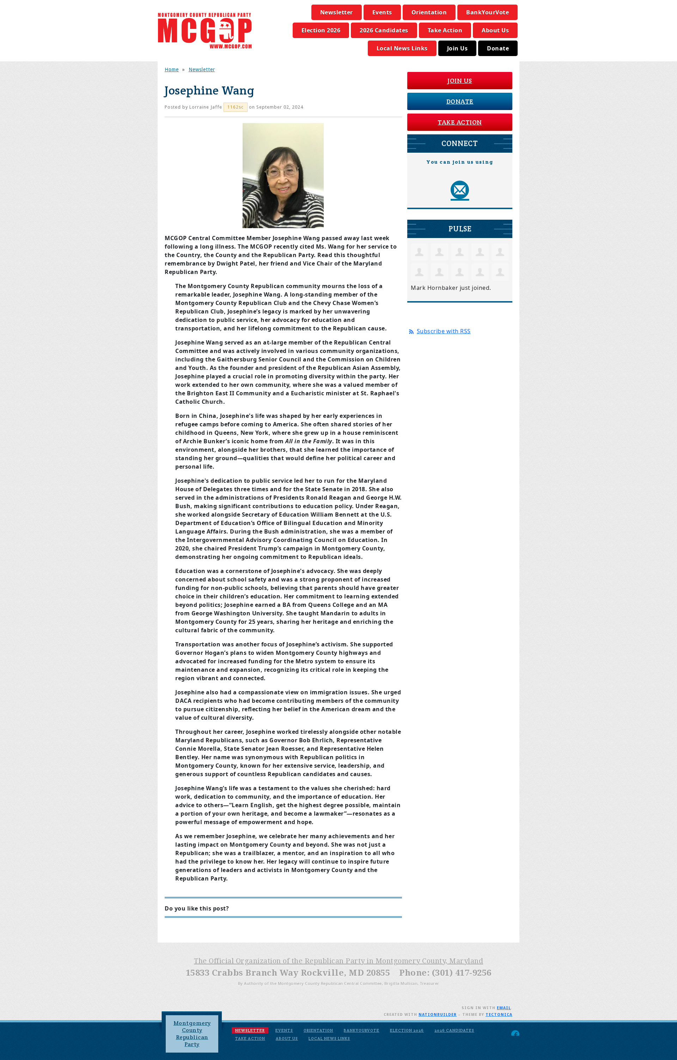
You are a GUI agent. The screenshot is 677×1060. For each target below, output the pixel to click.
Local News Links (402, 48)
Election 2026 (321, 30)
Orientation (429, 12)
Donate (498, 48)
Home (172, 69)
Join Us (457, 48)
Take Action (445, 30)
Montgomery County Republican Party (192, 1033)
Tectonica (499, 1014)
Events (382, 12)
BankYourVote (487, 12)
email (504, 1008)
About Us (495, 30)
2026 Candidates (384, 30)
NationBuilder (438, 1014)
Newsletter (336, 12)
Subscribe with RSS (444, 331)
